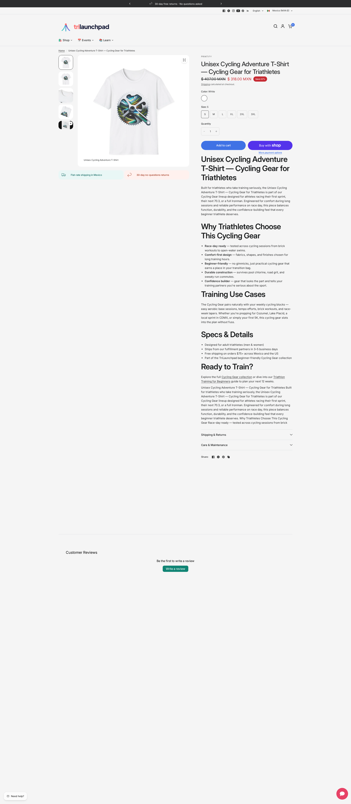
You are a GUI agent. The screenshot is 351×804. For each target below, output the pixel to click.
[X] (228, 10)
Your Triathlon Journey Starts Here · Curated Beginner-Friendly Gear (179, 3)
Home (61, 50)
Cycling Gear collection (237, 377)
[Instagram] (233, 10)
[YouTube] (238, 10)
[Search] (275, 26)
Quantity (206, 123)
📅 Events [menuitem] (84, 40)
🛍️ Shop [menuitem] (63, 40)
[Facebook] (224, 10)
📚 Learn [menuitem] (105, 40)
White (204, 98)
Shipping (205, 84)
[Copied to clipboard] (228, 457)
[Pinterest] (243, 10)
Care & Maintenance (214, 445)
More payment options (270, 152)
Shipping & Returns (213, 434)
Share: (205, 457)
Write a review (175, 569)
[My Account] (282, 26)
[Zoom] (184, 60)
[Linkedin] (247, 10)
